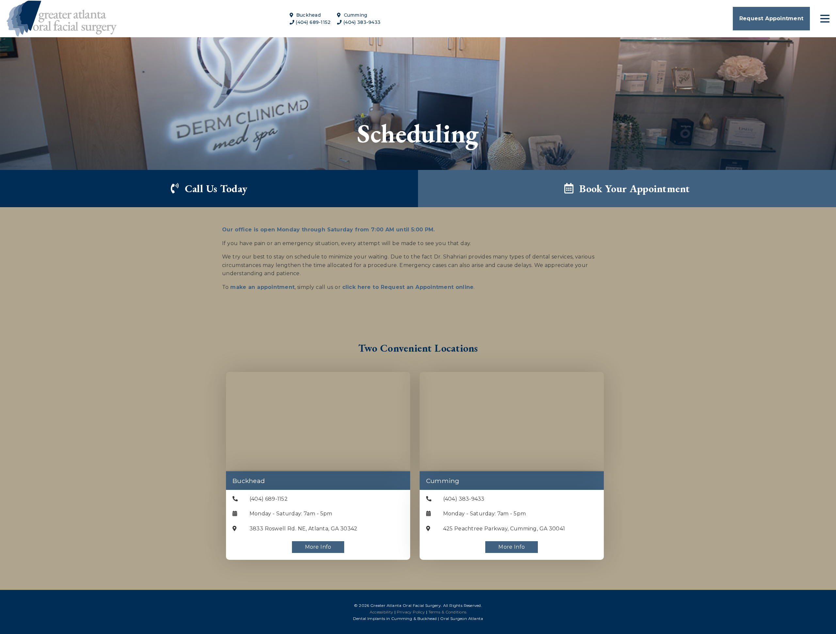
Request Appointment (771, 18)
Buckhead (308, 15)
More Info (318, 547)
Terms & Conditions (447, 611)
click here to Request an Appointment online (408, 287)
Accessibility (381, 611)
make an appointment (262, 287)
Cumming (354, 15)
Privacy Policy (411, 611)
